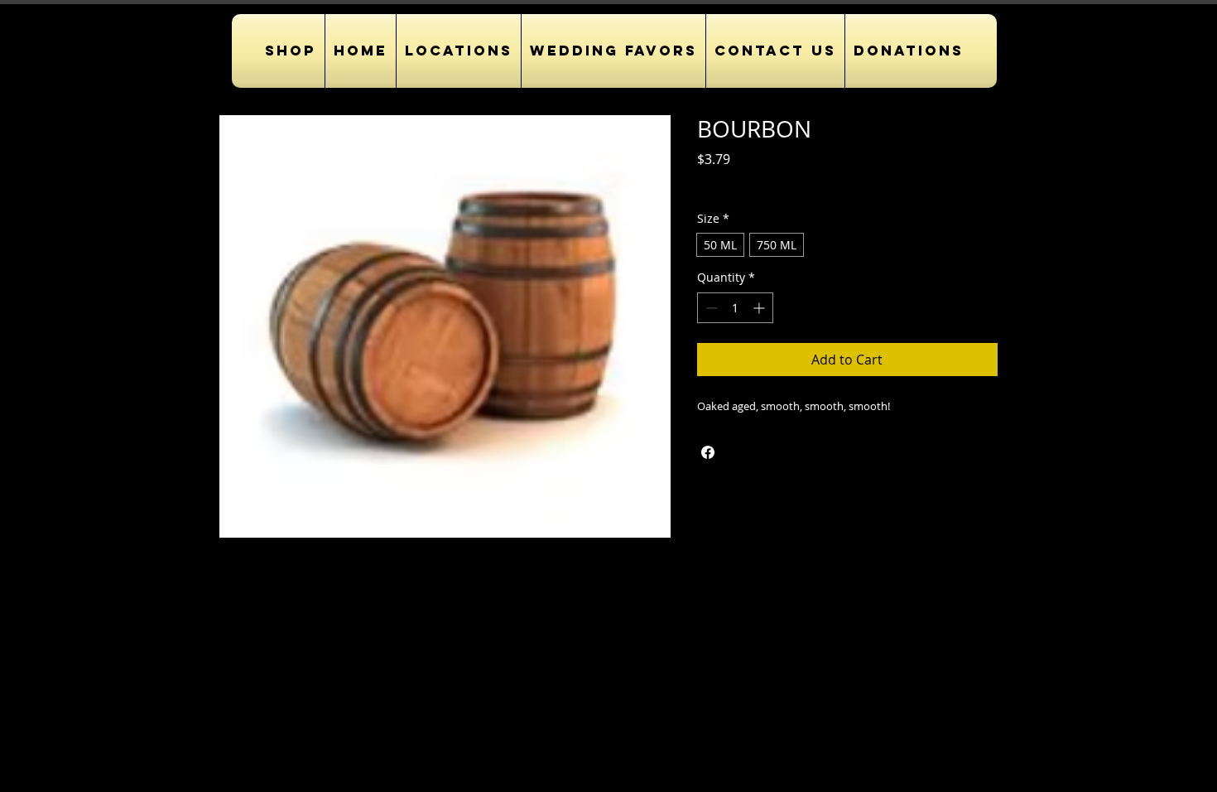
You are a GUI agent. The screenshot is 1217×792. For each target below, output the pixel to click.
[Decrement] (710, 307)
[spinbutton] (735, 307)
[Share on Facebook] (708, 452)
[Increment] (760, 307)
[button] (459, 51)
